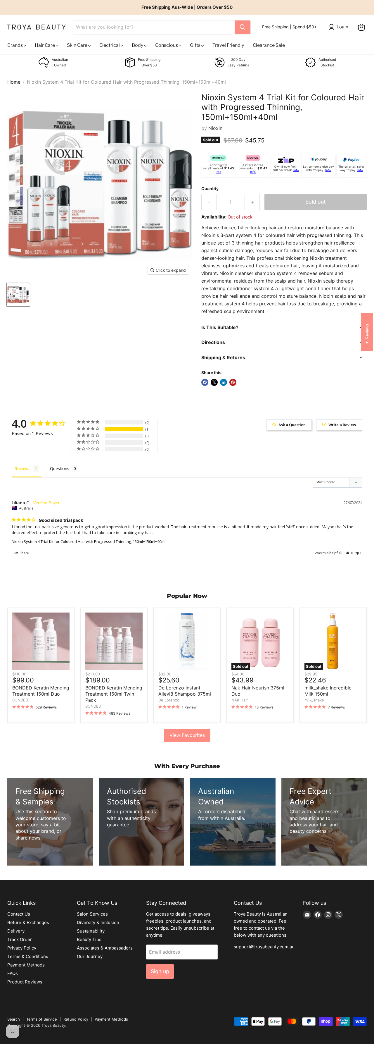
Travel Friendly (228, 45)
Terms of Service (41, 1019)
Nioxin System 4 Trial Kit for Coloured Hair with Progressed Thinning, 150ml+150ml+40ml (88, 541)
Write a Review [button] (342, 424)
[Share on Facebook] (204, 382)
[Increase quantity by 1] (252, 202)
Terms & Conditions (27, 956)
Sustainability (91, 931)
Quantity (210, 188)
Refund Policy (75, 1019)
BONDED (20, 700)
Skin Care (77, 45)
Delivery (16, 931)
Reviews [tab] (22, 468)
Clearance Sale (269, 45)
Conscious (167, 45)
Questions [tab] (59, 468)
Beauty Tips (89, 939)
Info (218, 171)
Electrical (110, 45)
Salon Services (92, 914)
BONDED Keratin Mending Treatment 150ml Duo (40, 691)
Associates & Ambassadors (105, 948)
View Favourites (187, 735)
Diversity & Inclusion (98, 922)
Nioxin (215, 128)
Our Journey (90, 956)
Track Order (19, 939)
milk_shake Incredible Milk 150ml (328, 691)
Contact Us (18, 914)
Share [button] (24, 553)
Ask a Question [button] (292, 424)
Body (138, 45)
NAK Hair (239, 700)
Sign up (160, 971)
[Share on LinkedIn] (223, 382)
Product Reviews (24, 982)
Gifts (195, 45)
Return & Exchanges (28, 922)
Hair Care (45, 45)
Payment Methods (26, 965)
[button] (349, 553)
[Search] (242, 27)
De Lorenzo (168, 700)
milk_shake (314, 700)
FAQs (12, 973)
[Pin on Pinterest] (232, 382)
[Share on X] (214, 382)
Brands (15, 45)
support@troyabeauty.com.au (264, 947)
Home (13, 82)
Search (13, 1019)
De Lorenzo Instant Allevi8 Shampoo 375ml (184, 691)
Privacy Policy (21, 948)
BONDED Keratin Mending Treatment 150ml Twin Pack (113, 694)
